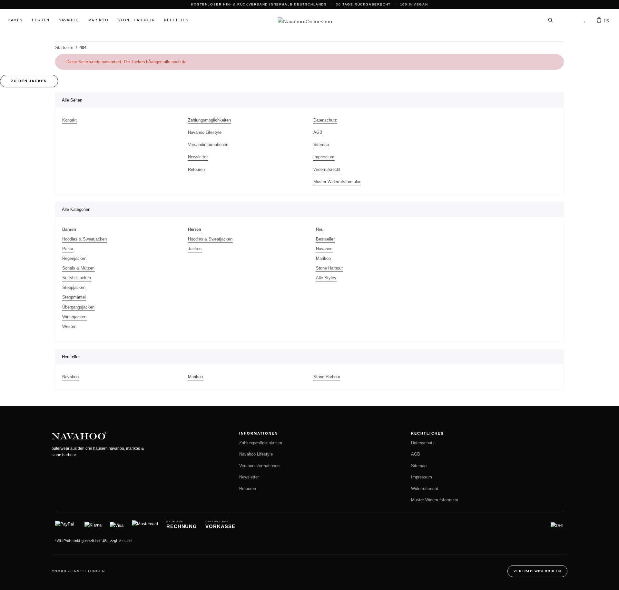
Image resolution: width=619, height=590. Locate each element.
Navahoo (324, 248)
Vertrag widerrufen (537, 571)
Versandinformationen (208, 144)
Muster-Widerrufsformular (336, 181)
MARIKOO (98, 20)
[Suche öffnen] (550, 20)
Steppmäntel (74, 297)
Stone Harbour (329, 268)
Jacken (194, 248)
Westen (69, 326)
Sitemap (321, 144)
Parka (67, 248)
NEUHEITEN (176, 20)
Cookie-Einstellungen (78, 571)
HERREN (41, 20)
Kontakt (69, 120)
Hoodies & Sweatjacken (84, 239)
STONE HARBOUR (136, 20)
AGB (317, 132)
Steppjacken (73, 287)
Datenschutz (325, 120)
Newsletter (198, 156)
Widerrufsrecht (326, 169)
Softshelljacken (76, 277)
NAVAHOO (69, 20)
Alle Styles (326, 277)
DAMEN (15, 20)
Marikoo (323, 258)
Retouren (196, 169)
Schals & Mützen (78, 268)
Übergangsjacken (78, 307)
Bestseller (325, 239)
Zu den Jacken (29, 81)
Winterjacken (74, 316)
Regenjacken (74, 258)
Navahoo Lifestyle (204, 132)
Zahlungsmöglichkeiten (209, 120)
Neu (319, 229)
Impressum (323, 156)
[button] (568, 20)
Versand (125, 541)
